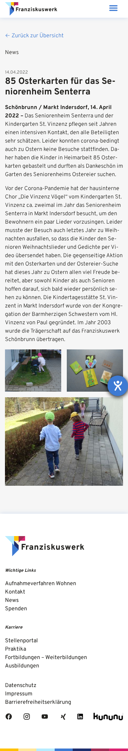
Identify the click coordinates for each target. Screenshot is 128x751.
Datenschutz (20, 685)
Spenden (16, 608)
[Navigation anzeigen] (113, 9)
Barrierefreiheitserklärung (38, 702)
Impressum (18, 694)
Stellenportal (21, 640)
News (12, 600)
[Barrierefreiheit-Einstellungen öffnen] (117, 386)
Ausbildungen (22, 666)
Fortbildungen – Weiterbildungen (46, 657)
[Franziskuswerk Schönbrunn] (31, 9)
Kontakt (15, 592)
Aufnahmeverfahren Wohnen (40, 583)
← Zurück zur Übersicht (34, 35)
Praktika (15, 649)
